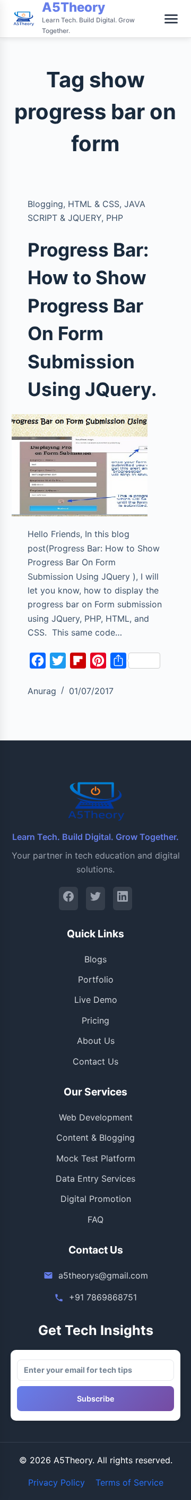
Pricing (95, 1020)
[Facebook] (68, 898)
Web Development (96, 1117)
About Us (96, 1040)
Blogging (45, 204)
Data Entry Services (95, 1178)
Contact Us (95, 1061)
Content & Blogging (95, 1137)
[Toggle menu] (171, 19)
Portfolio (96, 979)
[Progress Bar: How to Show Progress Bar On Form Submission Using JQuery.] (80, 465)
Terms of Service (129, 1482)
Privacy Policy (56, 1482)
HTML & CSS (93, 204)
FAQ (95, 1219)
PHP (114, 217)
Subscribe (96, 1398)
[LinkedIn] (122, 898)
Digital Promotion (95, 1198)
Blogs (95, 959)
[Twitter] (95, 898)
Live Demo (95, 999)
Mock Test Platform (95, 1158)
